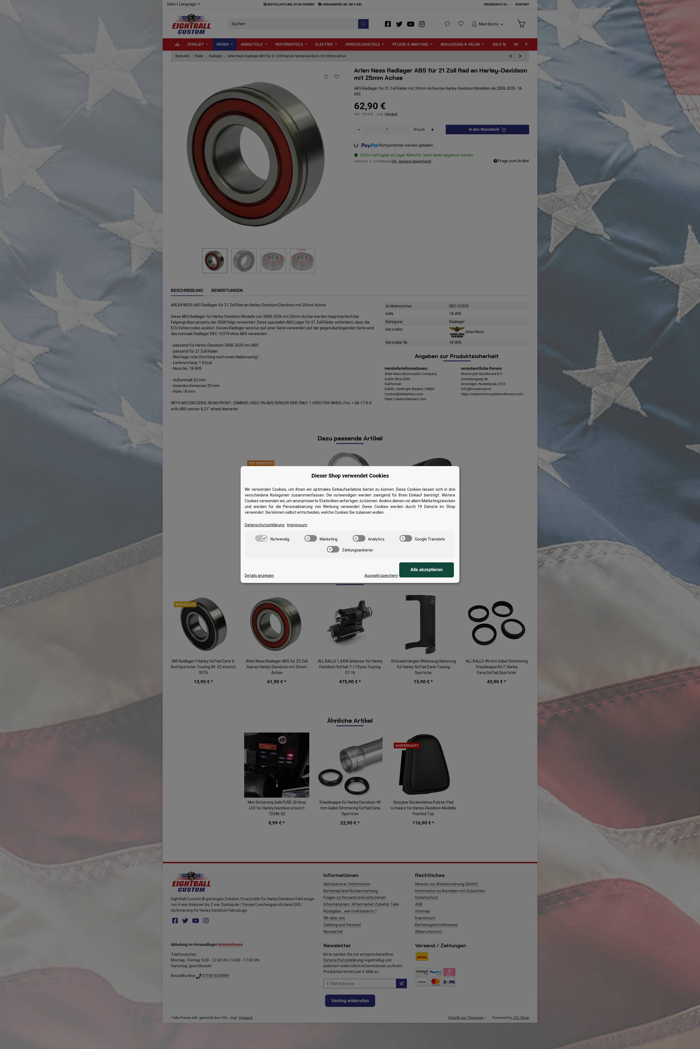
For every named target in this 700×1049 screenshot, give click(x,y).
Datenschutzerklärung (264, 525)
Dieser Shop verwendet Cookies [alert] (350, 475)
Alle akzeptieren (426, 569)
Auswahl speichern (381, 575)
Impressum (297, 525)
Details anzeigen (259, 575)
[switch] (261, 538)
